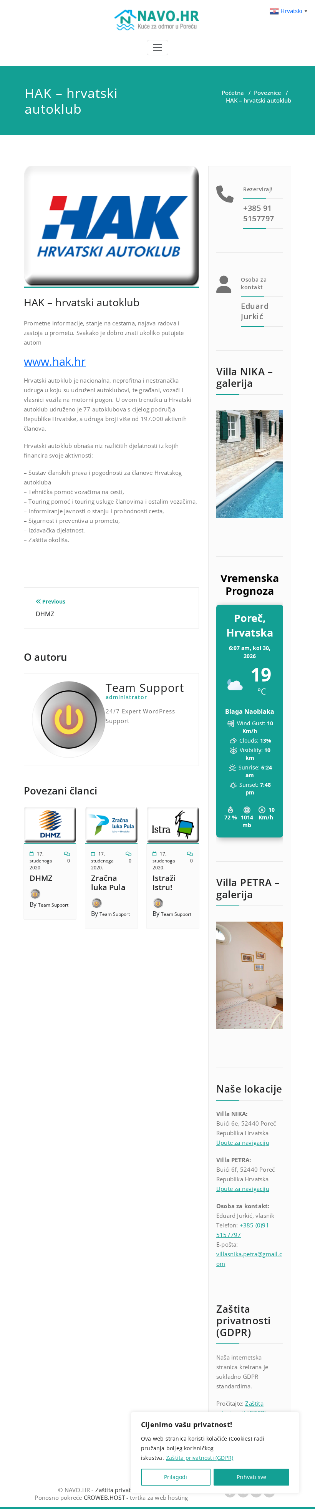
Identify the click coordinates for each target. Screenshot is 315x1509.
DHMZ (41, 878)
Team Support (53, 905)
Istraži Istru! (164, 882)
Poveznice (267, 92)
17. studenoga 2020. (41, 861)
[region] (215, 1453)
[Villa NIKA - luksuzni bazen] (249, 464)
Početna (233, 92)
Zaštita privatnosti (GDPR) (199, 1457)
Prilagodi (175, 1477)
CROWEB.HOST (104, 1497)
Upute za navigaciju (242, 1142)
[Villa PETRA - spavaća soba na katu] (249, 975)
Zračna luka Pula (108, 882)
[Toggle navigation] (157, 47)
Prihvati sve (251, 1477)
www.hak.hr (55, 361)
